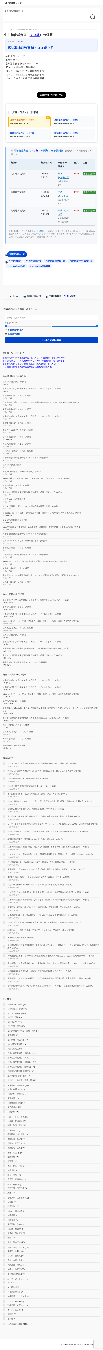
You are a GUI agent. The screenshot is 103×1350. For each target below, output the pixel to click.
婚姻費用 (11, 1157)
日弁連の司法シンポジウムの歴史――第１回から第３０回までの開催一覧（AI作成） (43, 915)
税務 (9, 1238)
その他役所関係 (14, 1274)
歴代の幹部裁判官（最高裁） (20, 1053)
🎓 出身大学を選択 (12, 334)
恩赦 (9, 1193)
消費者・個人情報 (15, 1233)
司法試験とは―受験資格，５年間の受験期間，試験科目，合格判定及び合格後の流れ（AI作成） (43, 513)
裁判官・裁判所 (14, 1013)
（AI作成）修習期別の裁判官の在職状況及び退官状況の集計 (28, 367)
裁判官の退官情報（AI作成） (15, 382)
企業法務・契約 (14, 1224)
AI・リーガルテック (16, 1279)
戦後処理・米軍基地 (16, 1305)
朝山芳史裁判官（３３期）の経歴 (17, 548)
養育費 (10, 1161)
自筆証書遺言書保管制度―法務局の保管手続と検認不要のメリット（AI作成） (40, 971)
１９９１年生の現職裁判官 (40, 266)
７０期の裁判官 (14, 261)
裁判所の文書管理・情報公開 (20, 1080)
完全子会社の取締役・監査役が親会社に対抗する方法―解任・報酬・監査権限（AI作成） (45, 816)
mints (10, 1283)
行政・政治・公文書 (16, 1248)
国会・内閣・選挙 (15, 1260)
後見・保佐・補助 (15, 1166)
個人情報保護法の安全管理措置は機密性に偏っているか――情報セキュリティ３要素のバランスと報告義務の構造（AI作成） (54, 946)
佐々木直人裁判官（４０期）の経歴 (18, 628)
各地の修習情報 (14, 1089)
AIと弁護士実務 (14, 1292)
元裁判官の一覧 (14, 1009)
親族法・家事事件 (15, 1179)
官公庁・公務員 (14, 1256)
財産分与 (11, 1170)
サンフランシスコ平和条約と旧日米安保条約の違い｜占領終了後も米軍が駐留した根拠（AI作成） (49, 892)
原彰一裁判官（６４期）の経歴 (16, 485)
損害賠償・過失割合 (16, 1134)
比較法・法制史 (14, 1251)
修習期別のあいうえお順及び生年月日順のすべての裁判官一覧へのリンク (34, 361)
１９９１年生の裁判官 (16, 266)
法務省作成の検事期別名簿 (14, 499)
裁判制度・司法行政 (16, 1040)
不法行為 (11, 1220)
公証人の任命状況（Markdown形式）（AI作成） (23, 471)
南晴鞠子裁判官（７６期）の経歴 (17, 395)
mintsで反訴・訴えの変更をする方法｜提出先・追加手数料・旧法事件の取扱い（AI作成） (45, 922)
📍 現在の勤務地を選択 (14, 330)
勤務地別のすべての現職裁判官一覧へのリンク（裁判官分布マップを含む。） (35, 358)
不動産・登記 (13, 1229)
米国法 (10, 1314)
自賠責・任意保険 (15, 1143)
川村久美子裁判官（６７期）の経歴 (18, 451)
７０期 (66, 296)
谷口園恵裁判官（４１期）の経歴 (17, 444)
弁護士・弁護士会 (15, 1117)
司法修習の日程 (14, 1103)
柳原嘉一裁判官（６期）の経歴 (16, 568)
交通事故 (11, 1130)
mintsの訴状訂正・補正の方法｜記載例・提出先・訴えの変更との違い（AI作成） (37, 478)
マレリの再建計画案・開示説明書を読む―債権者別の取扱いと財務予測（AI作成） (42, 763)
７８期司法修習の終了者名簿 (15, 520)
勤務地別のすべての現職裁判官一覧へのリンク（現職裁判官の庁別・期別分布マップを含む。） (43, 575)
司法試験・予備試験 (16, 1094)
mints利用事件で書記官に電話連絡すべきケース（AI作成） (32, 786)
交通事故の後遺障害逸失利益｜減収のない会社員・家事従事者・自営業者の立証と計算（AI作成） (49, 847)
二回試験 (11, 1112)
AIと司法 (11, 1287)
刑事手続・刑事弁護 (16, 1188)
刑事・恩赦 (12, 1184)
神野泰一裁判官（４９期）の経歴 (17, 582)
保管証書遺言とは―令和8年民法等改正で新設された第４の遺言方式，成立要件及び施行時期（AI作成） (51, 956)
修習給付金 (12, 1107)
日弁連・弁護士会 (15, 1121)
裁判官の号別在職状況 (12, 465)
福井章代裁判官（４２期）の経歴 (17, 437)
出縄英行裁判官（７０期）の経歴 (17, 423)
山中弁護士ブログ (13, 3)
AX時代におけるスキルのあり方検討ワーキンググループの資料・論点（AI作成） (42, 930)
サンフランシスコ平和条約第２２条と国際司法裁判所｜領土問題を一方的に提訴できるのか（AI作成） (51, 854)
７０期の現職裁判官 (33, 261)
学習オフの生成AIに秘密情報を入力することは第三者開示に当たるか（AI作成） (36, 600)
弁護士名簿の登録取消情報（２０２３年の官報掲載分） (26, 554)
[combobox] (49, 16)
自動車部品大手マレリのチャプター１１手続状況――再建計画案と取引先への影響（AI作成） (42, 402)
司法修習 (11, 1098)
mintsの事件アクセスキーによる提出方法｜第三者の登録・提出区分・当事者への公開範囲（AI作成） (50, 801)
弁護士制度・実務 (15, 1125)
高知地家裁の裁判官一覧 (55, 261)
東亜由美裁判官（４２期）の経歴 (17, 409)
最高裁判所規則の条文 (17, 1076)
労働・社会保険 (14, 1242)
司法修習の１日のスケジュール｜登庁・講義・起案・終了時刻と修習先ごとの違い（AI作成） (47, 869)
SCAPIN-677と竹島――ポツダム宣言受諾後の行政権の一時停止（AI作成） (39, 877)
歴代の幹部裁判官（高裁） (19, 1058)
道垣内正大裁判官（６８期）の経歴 (18, 430)
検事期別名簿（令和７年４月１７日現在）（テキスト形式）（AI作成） (33, 416)
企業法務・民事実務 (16, 1198)
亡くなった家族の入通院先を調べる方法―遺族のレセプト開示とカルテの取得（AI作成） (45, 771)
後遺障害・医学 (14, 1139)
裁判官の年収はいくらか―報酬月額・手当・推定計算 (25, 541)
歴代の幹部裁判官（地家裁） (20, 1062)
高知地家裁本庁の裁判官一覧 (81, 261)
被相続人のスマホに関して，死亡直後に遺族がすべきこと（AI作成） (37, 809)
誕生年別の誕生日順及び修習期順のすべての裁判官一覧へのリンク (31, 364)
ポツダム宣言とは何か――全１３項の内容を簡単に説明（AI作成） (31, 506)
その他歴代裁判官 (15, 1044)
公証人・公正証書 (15, 1211)
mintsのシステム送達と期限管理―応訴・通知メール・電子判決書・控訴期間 (35, 561)
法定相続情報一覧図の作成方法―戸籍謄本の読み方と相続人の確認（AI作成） (40, 884)
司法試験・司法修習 (16, 1085)
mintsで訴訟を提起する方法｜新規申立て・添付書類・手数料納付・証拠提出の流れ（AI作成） (42, 527)
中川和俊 (39, 231)
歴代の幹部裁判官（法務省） (20, 1067)
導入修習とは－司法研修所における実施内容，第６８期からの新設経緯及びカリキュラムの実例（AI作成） (53, 963)
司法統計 (11, 1035)
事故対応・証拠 (14, 1148)
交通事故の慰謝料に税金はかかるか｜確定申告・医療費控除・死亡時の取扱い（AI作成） (45, 907)
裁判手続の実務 (14, 1026)
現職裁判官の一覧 (17, 254)
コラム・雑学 (13, 1301)
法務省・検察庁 (14, 1269)
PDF (76, 173)
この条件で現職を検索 (51, 340)
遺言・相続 (12, 1175)
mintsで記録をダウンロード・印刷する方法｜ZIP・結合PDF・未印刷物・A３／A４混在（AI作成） (49, 831)
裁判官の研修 (13, 1017)
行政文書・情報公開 (16, 1265)
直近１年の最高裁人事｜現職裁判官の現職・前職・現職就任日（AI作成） (34, 492)
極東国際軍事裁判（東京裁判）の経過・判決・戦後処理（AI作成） (36, 839)
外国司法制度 (13, 1049)
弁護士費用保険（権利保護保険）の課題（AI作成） (29, 778)
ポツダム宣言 (13, 1310)
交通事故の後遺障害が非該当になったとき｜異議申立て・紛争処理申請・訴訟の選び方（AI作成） (49, 900)
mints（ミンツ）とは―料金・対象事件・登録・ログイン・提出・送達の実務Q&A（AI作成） (41, 621)
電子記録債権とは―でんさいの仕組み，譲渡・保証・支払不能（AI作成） (38, 794)
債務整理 (11, 1215)
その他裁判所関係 (15, 1324)
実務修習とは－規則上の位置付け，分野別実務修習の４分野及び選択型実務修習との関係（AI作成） (50, 978)
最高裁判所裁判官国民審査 (19, 1071)
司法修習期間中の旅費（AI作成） (22, 937)
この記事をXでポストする (51, 95)
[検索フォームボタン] (93, 17)
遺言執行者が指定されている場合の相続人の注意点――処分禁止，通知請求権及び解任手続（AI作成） (51, 986)
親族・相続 (12, 1153)
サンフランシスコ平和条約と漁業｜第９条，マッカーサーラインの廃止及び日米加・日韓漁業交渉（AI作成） (53, 824)
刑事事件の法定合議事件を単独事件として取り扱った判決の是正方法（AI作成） (36, 648)
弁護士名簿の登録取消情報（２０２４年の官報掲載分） (26, 534)
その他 (10, 1319)
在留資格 (11, 1206)
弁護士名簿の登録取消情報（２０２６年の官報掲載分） (26, 458)
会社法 (10, 1202)
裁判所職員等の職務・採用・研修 (22, 1031)
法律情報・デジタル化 (17, 1296)
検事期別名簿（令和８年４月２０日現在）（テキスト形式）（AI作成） (33, 388)
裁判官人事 (12, 1022)
